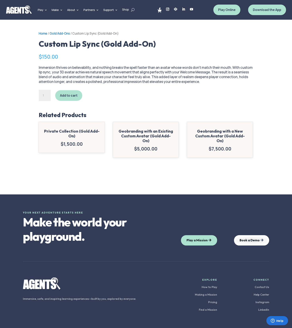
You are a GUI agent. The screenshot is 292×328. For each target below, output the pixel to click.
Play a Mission (197, 240)
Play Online (227, 10)
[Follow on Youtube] (191, 9)
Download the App (267, 10)
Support (108, 10)
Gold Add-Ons (60, 33)
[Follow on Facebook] (160, 9)
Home (43, 33)
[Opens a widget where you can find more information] (277, 321)
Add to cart (68, 95)
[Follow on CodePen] (175, 9)
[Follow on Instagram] (167, 9)
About (71, 10)
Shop (125, 9)
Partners (89, 10)
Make (55, 10)
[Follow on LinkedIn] (183, 9)
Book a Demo (250, 240)
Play (40, 10)
